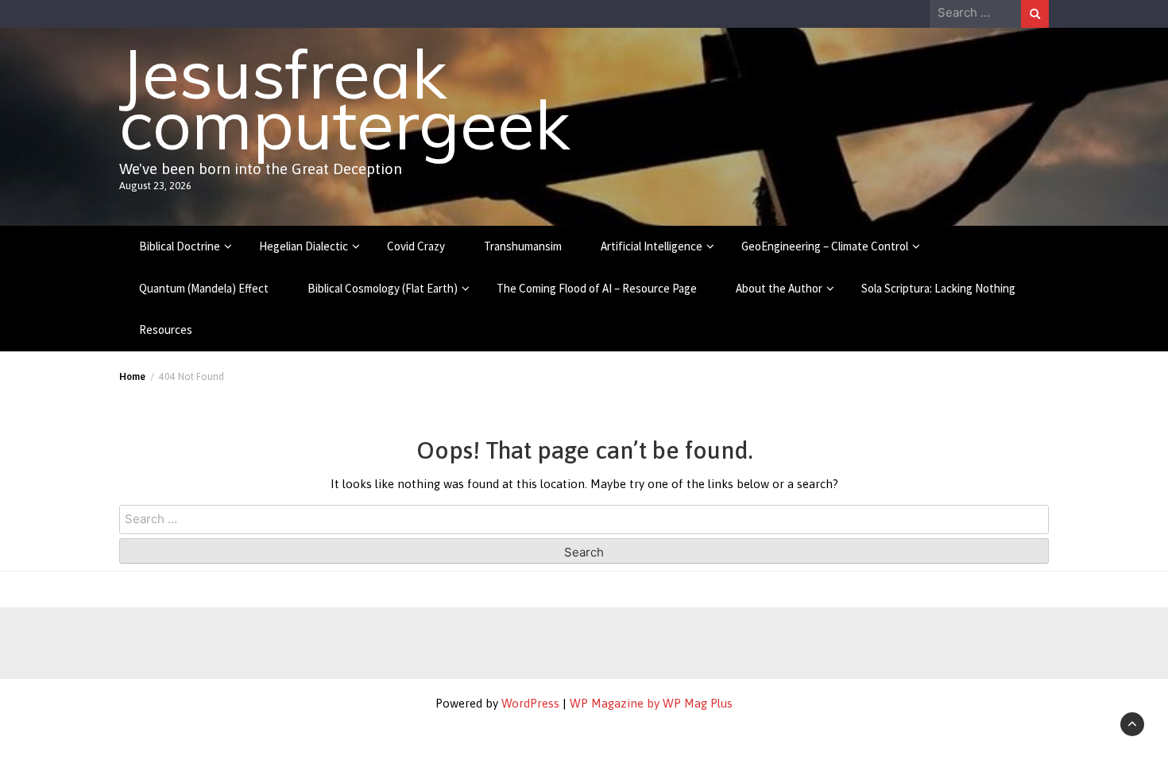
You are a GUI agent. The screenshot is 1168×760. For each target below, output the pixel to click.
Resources (165, 329)
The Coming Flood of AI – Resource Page (597, 288)
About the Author (779, 288)
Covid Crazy (416, 246)
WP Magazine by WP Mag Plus (651, 703)
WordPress (530, 703)
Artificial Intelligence (651, 246)
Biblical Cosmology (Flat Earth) (382, 288)
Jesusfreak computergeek (344, 98)
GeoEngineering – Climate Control (824, 246)
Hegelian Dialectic (303, 246)
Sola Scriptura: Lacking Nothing (938, 288)
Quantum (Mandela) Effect (204, 288)
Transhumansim (523, 246)
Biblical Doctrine (179, 246)
